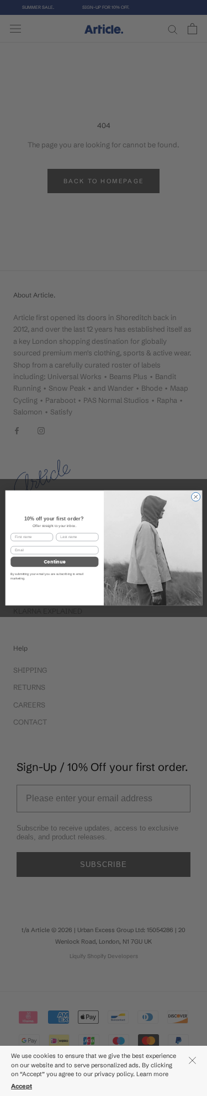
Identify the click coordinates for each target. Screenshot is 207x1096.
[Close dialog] (195, 496)
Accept (21, 1086)
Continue (54, 561)
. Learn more (151, 1074)
